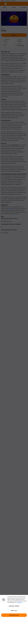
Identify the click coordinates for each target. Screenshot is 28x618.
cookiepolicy (19, 602)
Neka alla (14, 610)
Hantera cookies (14, 606)
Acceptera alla (14, 615)
